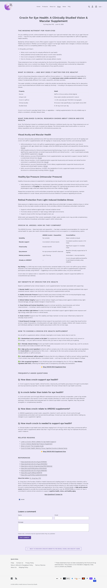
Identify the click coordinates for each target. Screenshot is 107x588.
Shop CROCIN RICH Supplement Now (54, 367)
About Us (13, 567)
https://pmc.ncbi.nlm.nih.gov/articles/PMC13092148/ (36, 466)
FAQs (12, 563)
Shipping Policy (23, 567)
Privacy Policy (29, 563)
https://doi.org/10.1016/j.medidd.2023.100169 (34, 475)
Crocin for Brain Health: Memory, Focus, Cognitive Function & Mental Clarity (44, 448)
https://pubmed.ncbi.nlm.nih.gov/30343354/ (34, 464)
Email (56, 515)
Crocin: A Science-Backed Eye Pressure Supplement (36, 444)
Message (20, 522)
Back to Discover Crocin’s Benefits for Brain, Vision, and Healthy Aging (54, 548)
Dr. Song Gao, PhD (35, 478)
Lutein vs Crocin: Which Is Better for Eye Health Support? (38, 441)
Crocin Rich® (69, 487)
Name (20, 515)
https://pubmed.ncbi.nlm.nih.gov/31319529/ (34, 462)
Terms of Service (40, 565)
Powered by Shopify (32, 584)
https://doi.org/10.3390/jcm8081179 (31, 473)
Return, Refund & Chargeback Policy (22, 565)
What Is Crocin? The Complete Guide (32, 446)
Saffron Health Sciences (21, 584)
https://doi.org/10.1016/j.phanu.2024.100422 (34, 468)
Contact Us (19, 563)
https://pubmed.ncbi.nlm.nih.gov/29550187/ (34, 470)
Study (23, 148)
